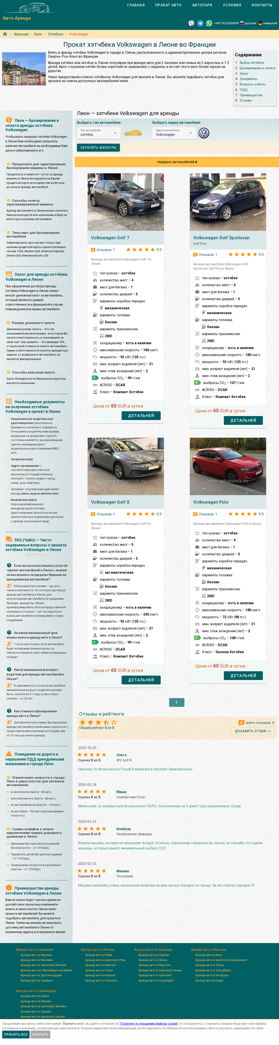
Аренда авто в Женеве (35, 1001)
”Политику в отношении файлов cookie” (149, 1024)
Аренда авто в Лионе (152, 960)
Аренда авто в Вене (208, 955)
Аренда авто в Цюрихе (35, 1011)
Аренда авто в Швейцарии (36, 991)
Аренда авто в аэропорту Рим (105, 960)
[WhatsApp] (209, 23)
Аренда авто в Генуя (99, 970)
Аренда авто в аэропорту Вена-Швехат (221, 960)
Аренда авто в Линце (209, 965)
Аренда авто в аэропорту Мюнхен (43, 965)
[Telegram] (200, 23)
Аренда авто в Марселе (154, 965)
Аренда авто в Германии (34, 950)
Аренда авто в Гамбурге (36, 980)
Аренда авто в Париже (153, 955)
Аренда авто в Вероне (100, 975)
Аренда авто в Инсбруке (211, 975)
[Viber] (191, 23)
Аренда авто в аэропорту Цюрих (42, 1016)
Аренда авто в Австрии (208, 950)
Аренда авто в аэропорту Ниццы (160, 970)
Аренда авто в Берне (34, 996)
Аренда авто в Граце (209, 980)
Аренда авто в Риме (98, 955)
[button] (99, 133)
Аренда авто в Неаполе (101, 980)
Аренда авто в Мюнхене (36, 960)
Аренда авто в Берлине (36, 955)
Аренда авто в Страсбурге (156, 980)
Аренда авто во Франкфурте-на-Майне (46, 970)
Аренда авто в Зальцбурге (213, 970)
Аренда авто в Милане (100, 965)
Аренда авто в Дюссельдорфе (41, 975)
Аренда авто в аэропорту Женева (43, 1006)
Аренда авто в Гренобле (154, 975)
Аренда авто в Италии (97, 950)
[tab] (136, 5)
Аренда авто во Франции (153, 950)
